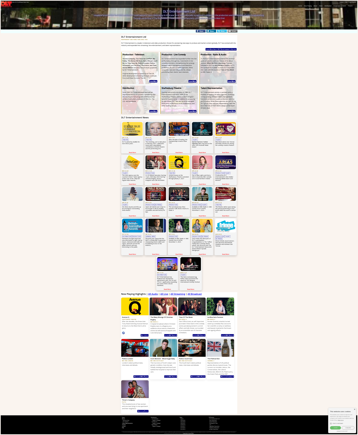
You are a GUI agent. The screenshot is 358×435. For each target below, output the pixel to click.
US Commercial (155, 418)
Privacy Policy (191, 433)
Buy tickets (144, 335)
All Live (164, 293)
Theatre (125, 139)
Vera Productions (213, 420)
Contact (342, 2)
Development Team (213, 423)
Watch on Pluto (143, 411)
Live (210, 424)
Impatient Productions (214, 427)
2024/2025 (182, 420)
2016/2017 (182, 426)
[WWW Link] (123, 334)
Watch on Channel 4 (227, 377)
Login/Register (352, 2)
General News (150, 236)
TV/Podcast (211, 417)
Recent (181, 418)
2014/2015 (182, 427)
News (181, 417)
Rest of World (154, 424)
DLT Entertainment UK (214, 418)
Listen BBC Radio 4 (171, 335)
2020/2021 (182, 423)
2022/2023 (182, 421)
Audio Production (213, 421)
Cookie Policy (185, 433)
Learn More (153, 81)
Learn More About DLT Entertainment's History (221, 49)
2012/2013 (182, 429)
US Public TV (154, 421)
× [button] (354, 409)
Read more (341, 420)
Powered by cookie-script (342, 431)
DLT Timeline (125, 421)
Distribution (127, 236)
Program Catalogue (156, 420)
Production (150, 173)
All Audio (153, 293)
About (315, 6)
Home (300, 6)
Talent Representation (127, 423)
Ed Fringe (158, 205)
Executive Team (126, 420)
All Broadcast (195, 293)
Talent (195, 139)
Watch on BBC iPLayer (141, 377)
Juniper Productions (213, 429)
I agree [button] (335, 427)
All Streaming (178, 293)
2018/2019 (182, 424)
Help (346, 2)
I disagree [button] (348, 427)
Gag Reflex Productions (214, 426)
